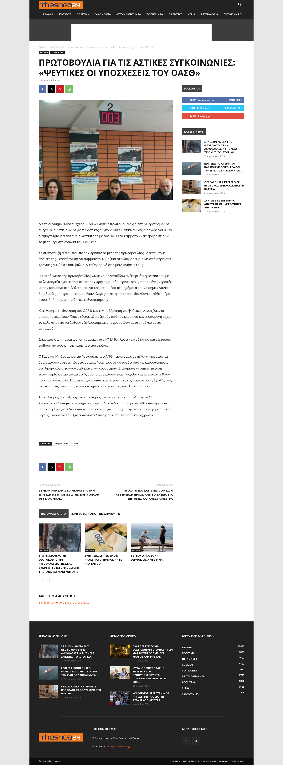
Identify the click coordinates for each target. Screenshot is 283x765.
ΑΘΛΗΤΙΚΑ (175, 14)
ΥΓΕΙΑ (191, 14)
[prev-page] (41, 579)
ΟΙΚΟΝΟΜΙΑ (103, 14)
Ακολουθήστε (233, 108)
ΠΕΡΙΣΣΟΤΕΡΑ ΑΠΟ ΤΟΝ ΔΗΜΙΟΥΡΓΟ (95, 514)
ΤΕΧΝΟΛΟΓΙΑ (209, 14)
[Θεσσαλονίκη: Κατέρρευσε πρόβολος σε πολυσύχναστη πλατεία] (191, 187)
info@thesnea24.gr (119, 746)
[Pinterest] (60, 89)
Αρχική (42, 47)
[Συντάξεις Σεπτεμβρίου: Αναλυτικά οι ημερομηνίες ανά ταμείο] (106, 537)
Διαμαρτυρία (61, 443)
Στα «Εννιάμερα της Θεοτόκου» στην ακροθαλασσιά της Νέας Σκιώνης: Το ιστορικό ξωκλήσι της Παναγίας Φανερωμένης (59, 564)
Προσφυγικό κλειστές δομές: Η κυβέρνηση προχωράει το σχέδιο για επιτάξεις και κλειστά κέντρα (144, 494)
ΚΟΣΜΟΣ (65, 14)
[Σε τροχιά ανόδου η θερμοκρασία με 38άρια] (152, 537)
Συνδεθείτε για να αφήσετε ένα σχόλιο (64, 602)
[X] (51, 89)
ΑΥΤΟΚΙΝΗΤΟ (233, 14)
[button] (239, 5)
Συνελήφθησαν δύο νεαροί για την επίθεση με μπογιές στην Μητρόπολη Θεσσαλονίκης (69, 494)
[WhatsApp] (69, 89)
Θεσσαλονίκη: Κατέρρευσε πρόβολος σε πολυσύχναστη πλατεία (224, 185)
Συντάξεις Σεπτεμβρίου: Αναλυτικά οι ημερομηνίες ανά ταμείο (103, 559)
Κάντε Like (235, 100)
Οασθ (75, 443)
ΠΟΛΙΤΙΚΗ (82, 14)
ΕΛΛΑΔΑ (48, 14)
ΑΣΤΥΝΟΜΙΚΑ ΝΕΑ (128, 14)
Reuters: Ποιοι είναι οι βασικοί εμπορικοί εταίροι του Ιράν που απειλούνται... (223, 167)
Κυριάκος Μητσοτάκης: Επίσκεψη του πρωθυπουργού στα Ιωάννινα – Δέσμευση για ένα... (150, 675)
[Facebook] (42, 89)
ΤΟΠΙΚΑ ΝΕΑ (154, 14)
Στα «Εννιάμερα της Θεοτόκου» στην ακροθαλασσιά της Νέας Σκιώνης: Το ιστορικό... (221, 147)
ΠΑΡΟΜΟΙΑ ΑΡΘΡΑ (53, 514)
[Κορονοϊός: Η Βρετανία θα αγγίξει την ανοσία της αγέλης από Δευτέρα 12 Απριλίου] (120, 698)
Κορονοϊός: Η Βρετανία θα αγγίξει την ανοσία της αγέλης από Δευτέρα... (151, 696)
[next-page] (47, 579)
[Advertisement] (141, 32)
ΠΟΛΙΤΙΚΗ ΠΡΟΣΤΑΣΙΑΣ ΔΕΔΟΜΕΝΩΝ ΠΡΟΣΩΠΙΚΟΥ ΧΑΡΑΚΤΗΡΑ (206, 761)
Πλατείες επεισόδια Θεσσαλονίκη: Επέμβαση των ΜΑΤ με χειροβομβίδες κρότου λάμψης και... (153, 651)
